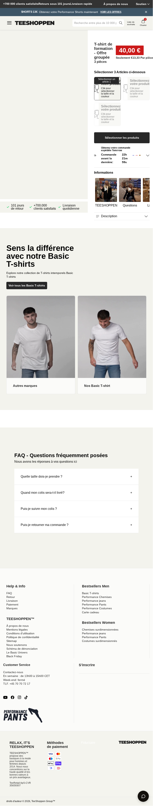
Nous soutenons (16, 644)
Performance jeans (94, 600)
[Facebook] (12, 697)
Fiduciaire (88, 742)
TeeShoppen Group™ (43, 801)
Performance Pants (94, 604)
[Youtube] (5, 697)
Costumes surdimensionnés (99, 640)
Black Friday (14, 656)
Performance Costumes (97, 608)
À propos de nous (115, 4)
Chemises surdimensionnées (100, 629)
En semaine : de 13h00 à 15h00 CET (26, 676)
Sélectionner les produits (122, 137)
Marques (12, 608)
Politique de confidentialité (22, 637)
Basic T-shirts (90, 593)
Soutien (141, 4)
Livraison (12, 600)
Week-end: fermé (14, 679)
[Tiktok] (26, 697)
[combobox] (95, 23)
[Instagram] (19, 697)
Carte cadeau (90, 612)
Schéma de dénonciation (22, 648)
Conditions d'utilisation (20, 633)
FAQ (9, 593)
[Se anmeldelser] (122, 36)
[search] (121, 23)
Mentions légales (17, 629)
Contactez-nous (13, 672)
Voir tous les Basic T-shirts (27, 285)
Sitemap (11, 640)
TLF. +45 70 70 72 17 (16, 683)
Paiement (12, 604)
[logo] (35, 23)
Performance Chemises (97, 597)
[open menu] (9, 23)
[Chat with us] (143, 796)
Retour (10, 597)
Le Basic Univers (16, 652)
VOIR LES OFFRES (110, 12)
